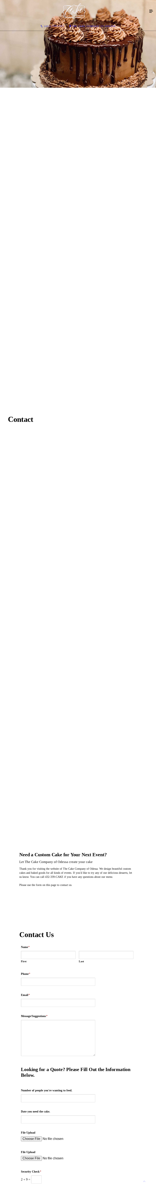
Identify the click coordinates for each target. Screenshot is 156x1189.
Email (25, 995)
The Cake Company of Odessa (94, 26)
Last (81, 961)
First (23, 961)
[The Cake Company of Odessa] (74, 11)
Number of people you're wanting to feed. (46, 1090)
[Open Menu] (151, 11)
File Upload (28, 1132)
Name (25, 947)
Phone (25, 973)
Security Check (31, 1171)
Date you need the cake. (35, 1111)
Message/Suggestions (34, 1016)
